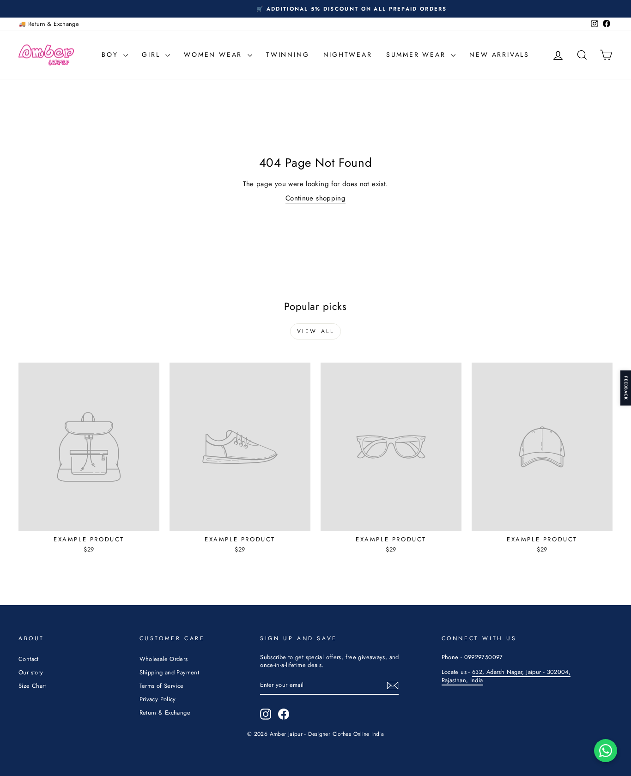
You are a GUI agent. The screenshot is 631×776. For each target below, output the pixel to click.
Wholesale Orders (164, 659)
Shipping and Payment (170, 672)
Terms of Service (162, 685)
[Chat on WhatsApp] (605, 750)
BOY (111, 54)
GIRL (152, 54)
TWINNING (287, 54)
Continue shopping (315, 198)
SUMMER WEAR (417, 54)
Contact (28, 659)
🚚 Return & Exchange (48, 23)
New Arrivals (499, 54)
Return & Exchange (165, 712)
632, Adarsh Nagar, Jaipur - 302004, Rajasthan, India (506, 676)
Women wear (214, 54)
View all (315, 331)
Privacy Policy (158, 699)
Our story (30, 672)
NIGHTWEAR (347, 54)
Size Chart (32, 685)
